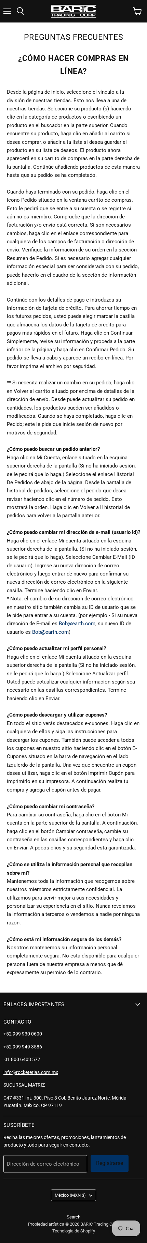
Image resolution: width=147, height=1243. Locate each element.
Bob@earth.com (77, 623)
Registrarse (109, 1163)
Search (73, 1216)
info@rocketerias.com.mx (30, 1072)
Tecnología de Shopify (73, 1230)
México (70, 1195)
